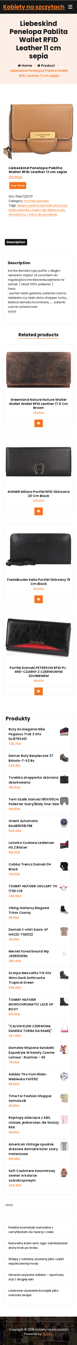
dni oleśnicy (17, 214)
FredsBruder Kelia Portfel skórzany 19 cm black (38, 582)
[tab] (16, 242)
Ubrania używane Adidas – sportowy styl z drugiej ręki (36, 1277)
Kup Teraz (17, 185)
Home (26, 65)
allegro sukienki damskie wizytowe (42, 205)
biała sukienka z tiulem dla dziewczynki (37, 210)
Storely (47, 1334)
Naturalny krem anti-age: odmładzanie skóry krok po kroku (37, 1245)
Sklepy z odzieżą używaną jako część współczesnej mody (36, 1261)
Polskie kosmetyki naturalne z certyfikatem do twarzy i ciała (30, 1229)
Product (47, 65)
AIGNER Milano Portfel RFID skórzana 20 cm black (38, 494)
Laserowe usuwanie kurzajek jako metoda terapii (33, 1292)
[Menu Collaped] (70, 7)
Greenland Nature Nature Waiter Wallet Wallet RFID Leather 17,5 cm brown (38, 404)
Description (16, 242)
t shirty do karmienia (42, 214)
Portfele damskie (36, 201)
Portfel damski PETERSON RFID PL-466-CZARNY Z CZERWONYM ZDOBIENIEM (38, 672)
